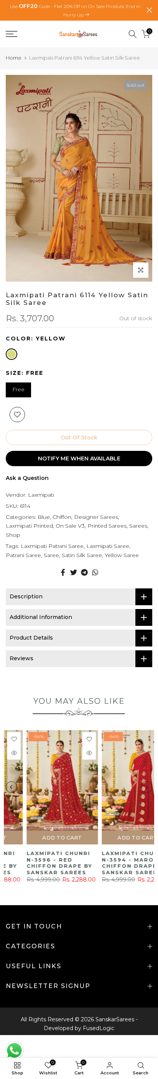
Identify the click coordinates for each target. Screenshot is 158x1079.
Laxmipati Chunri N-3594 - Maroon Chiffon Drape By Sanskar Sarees (113, 862)
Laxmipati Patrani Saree (52, 546)
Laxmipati (41, 494)
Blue (44, 517)
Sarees (138, 525)
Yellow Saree (122, 555)
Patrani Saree (23, 555)
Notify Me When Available (79, 458)
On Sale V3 (70, 525)
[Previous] (11, 787)
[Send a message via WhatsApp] (14, 1050)
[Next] (146, 787)
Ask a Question (27, 478)
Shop (13, 534)
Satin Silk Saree (82, 555)
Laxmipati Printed (29, 525)
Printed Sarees (107, 525)
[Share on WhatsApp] (95, 572)
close (149, 10)
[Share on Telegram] (84, 572)
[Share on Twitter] (73, 572)
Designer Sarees (96, 517)
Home (13, 58)
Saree (51, 555)
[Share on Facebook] (62, 572)
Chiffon (62, 517)
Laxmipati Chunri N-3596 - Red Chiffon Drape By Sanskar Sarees (38, 862)
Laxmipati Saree (107, 546)
